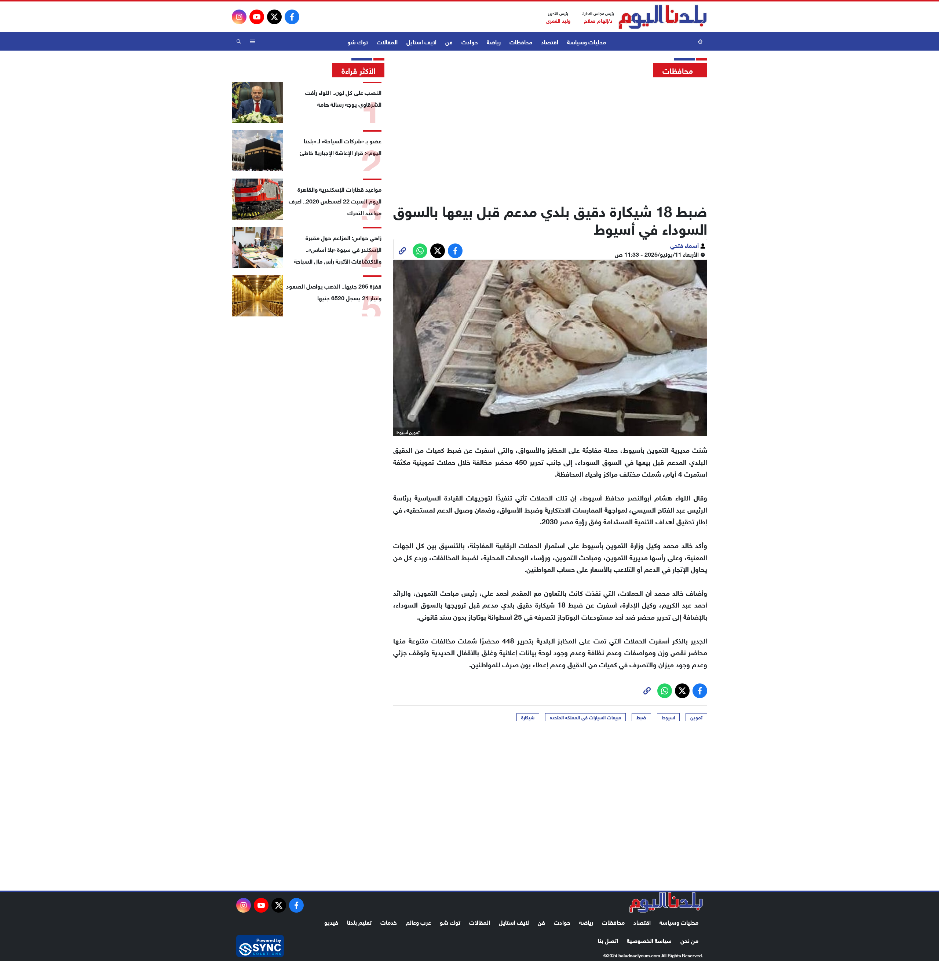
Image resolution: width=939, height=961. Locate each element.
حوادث (469, 41)
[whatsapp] (402, 250)
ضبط (641, 717)
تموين (696, 717)
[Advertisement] (550, 137)
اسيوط (668, 717)
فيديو (331, 922)
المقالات (387, 41)
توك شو (357, 41)
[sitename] (666, 902)
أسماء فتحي (685, 245)
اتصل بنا (608, 940)
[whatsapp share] (420, 250)
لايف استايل (421, 41)
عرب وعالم (418, 922)
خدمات (388, 922)
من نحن (689, 940)
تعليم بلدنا (359, 922)
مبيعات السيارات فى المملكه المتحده (585, 717)
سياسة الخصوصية (649, 940)
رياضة (494, 41)
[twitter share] (437, 250)
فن (449, 41)
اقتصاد (549, 41)
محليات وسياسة (586, 41)
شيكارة (527, 717)
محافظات (520, 41)
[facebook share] (455, 250)
